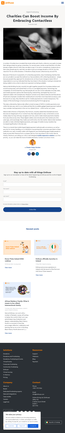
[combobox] (53, 422)
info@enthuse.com (38, 394)
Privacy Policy (25, 204)
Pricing (5, 377)
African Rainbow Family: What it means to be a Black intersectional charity (17, 303)
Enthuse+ (6, 369)
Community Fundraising (10, 367)
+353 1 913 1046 (37, 388)
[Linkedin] (37, 154)
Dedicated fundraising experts (12, 391)
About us (6, 386)
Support (35, 354)
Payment (35, 361)
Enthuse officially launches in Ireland (46, 260)
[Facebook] (29, 154)
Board (5, 388)
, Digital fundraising (13, 309)
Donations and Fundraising (11, 356)
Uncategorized (17, 264)
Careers (5, 399)
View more (8, 267)
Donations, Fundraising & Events (13, 359)
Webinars (35, 356)
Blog (33, 359)
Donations (6, 354)
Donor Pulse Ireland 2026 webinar (14, 260)
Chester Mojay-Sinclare (33, 147)
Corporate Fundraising (10, 364)
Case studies (7, 396)
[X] (33, 154)
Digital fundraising (46, 264)
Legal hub (6, 402)
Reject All (22, 426)
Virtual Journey (8, 372)
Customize (11, 426)
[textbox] (53, 422)
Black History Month (17, 308)
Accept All (33, 426)
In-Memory (6, 374)
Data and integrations (9, 394)
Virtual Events (7, 361)
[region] (22, 421)
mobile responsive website (45, 135)
